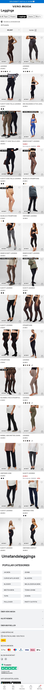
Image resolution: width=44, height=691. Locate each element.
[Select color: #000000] (5, 71)
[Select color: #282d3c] (3, 478)
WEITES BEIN (9, 590)
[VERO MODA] (22, 7)
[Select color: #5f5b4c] (7, 71)
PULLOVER (8, 602)
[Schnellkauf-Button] (19, 62)
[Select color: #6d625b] (3, 71)
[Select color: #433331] (1, 71)
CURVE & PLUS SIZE (11, 578)
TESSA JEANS (30, 590)
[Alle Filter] (33, 30)
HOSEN (27, 596)
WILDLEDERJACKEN (32, 584)
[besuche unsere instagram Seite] (6, 659)
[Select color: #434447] (24, 71)
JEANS (27, 572)
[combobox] (11, 30)
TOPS (6, 596)
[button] (11, 50)
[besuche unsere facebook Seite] (2, 659)
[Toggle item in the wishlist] (19, 38)
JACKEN (7, 572)
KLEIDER (7, 584)
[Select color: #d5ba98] (26, 183)
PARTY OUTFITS (31, 602)
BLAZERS (28, 578)
